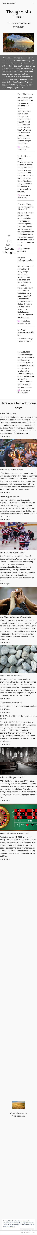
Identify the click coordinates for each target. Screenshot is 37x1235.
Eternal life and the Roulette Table (14, 833)
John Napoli (26, 147)
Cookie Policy (11, 1226)
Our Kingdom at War (9, 496)
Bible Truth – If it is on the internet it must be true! (18, 717)
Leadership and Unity (24, 157)
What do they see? (8, 413)
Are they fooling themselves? (25, 260)
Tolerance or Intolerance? (11, 702)
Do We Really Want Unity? (12, 552)
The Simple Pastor (9, 3)
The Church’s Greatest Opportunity (15, 616)
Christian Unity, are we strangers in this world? (25, 207)
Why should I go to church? (12, 777)
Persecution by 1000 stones (11, 675)
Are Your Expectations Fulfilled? (25, 332)
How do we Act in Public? (11, 469)
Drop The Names (25, 94)
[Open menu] (33, 3)
